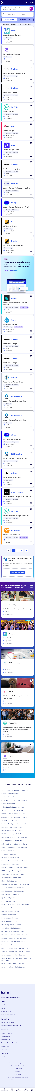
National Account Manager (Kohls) (14, 73)
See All (31, 586)
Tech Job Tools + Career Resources (12, 1043)
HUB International (15, 663)
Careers (3, 1008)
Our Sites (4, 1057)
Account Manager (8, 111)
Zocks (11, 756)
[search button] (22, 2)
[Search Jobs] (31, 9)
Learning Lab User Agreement (17, 1063)
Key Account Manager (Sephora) (13, 169)
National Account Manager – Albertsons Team (17, 496)
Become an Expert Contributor (11, 1025)
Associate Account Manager (12, 35)
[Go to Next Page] (26, 550)
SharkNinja (13, 605)
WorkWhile (13, 723)
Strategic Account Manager (11, 535)
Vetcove (12, 634)
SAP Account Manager (10, 226)
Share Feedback (6, 1036)
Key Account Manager (10, 92)
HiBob (11, 692)
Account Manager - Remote (11, 150)
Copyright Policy (17, 1068)
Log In (32, 2)
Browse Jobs (5, 1046)
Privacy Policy (17, 1071)
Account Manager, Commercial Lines (14, 401)
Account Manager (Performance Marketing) (16, 188)
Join (25, 2)
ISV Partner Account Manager (12, 439)
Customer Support (7, 1033)
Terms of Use (17, 1074)
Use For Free (10, 270)
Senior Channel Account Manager (13, 382)
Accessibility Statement (17, 1065)
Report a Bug (5, 1039)
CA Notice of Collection (17, 1080)
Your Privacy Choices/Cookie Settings (17, 1077)
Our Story (4, 1005)
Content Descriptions (8, 1015)
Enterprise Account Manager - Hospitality (16, 516)
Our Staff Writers (6, 1011)
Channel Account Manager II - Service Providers (15, 303)
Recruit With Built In (7, 1022)
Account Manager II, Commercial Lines (15, 458)
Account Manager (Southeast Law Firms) (16, 207)
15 (21, 550)
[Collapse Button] (31, 41)
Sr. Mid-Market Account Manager (13, 245)
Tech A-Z (4, 1049)
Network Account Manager (11, 54)
